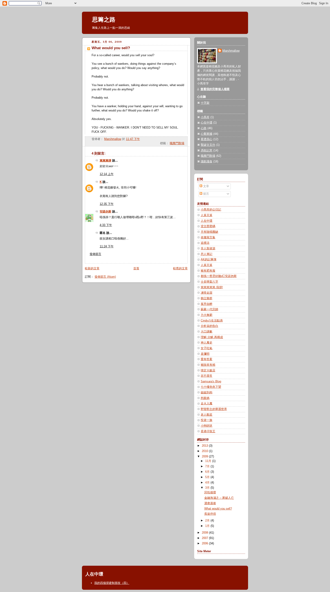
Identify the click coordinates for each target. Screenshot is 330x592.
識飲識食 (206, 161)
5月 (208, 477)
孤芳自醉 (206, 304)
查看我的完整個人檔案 (215, 89)
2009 (205, 456)
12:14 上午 (107, 174)
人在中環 (206, 220)
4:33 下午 (106, 225)
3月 (208, 487)
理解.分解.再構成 (212, 337)
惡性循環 (210, 492)
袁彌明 (205, 353)
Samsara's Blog (211, 381)
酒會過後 (210, 503)
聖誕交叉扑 (208, 144)
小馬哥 (205, 117)
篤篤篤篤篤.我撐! (212, 287)
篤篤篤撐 (105, 160)
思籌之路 (103, 19)
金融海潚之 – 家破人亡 (219, 497)
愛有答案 (206, 359)
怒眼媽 (205, 398)
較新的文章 (92, 268)
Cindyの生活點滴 (212, 320)
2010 (205, 451)
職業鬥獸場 (177, 143)
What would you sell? (218, 508)
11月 (208, 461)
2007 (205, 538)
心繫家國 (206, 133)
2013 (205, 445)
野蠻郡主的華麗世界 (214, 409)
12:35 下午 (107, 204)
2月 (208, 520)
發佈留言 (95, 254)
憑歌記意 (206, 150)
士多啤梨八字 (209, 281)
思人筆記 (206, 254)
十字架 (205, 102)
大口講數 (206, 331)
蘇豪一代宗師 (209, 309)
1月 (208, 526)
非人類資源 (208, 248)
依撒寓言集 (208, 237)
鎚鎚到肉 (206, 392)
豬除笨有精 (208, 364)
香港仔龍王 (208, 431)
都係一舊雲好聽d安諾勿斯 (219, 276)
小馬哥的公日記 (211, 209)
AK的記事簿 (208, 259)
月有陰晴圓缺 (209, 231)
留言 (205, 193)
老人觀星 (206, 414)
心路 (204, 128)
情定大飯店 (208, 370)
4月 (208, 482)
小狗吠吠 (206, 425)
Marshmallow (231, 50)
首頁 (136, 268)
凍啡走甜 (206, 292)
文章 (205, 186)
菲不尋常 (206, 375)
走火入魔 (206, 403)
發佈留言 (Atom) (105, 276)
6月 (208, 471)
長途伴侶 (210, 513)
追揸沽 (205, 242)
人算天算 (206, 215)
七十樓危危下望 (211, 386)
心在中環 (206, 122)
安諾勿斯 (105, 211)
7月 (208, 466)
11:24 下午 (107, 246)
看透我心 (206, 139)
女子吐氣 (206, 348)
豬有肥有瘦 (208, 270)
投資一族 (206, 420)
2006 (205, 543)
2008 (205, 532)
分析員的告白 (209, 326)
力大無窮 (206, 315)
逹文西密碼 (208, 226)
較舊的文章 (180, 268)
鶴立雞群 (206, 298)
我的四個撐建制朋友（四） (111, 583)
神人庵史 (206, 342)
